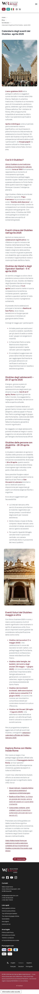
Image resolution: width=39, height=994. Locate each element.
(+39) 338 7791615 (7, 900)
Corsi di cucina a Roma (8, 911)
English (13, 963)
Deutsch (21, 966)
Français (13, 966)
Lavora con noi (6, 924)
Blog (3, 20)
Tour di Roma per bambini (9, 913)
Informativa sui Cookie (8, 935)
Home (3, 17)
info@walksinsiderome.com (10, 895)
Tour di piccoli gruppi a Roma (10, 916)
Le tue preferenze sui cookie (10, 940)
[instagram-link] (15, 877)
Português (29, 966)
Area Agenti (5, 921)
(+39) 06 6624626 (7, 898)
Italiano (21, 963)
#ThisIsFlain (19, 986)
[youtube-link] (11, 877)
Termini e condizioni (8, 938)
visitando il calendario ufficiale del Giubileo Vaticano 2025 (17, 735)
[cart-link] (20, 9)
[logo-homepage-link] (10, 4)
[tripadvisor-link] (3, 877)
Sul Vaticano (5, 23)
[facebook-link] (7, 877)
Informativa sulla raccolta (11, 992)
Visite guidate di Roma (8, 908)
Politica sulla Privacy (8, 932)
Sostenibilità (5, 919)
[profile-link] (17, 9)
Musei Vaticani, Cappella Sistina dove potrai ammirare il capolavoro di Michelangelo (21, 790)
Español (29, 963)
